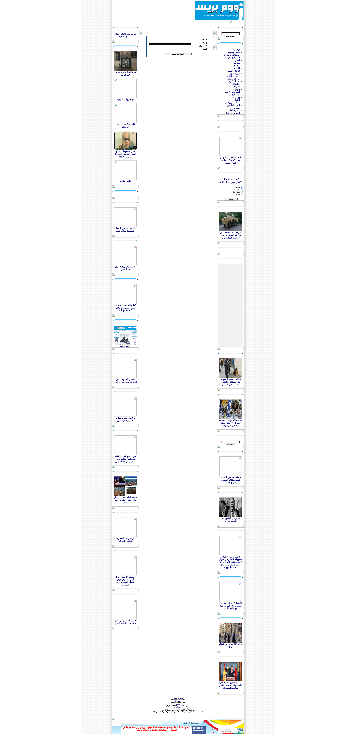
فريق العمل (178, 707)
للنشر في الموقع (178, 698)
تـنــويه (178, 704)
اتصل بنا (178, 701)
